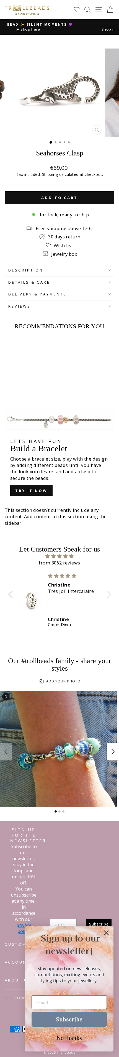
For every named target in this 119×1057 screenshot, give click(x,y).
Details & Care (29, 282)
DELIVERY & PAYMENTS (37, 294)
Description (25, 270)
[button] (11, 594)
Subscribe (69, 1019)
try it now (31, 490)
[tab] (56, 811)
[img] (59, 556)
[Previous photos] (6, 751)
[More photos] (113, 751)
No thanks (69, 1037)
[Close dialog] (106, 933)
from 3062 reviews (59, 563)
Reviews (19, 306)
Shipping (50, 174)
